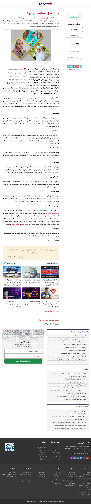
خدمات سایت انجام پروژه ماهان (78, 382)
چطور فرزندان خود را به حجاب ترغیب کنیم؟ (75, 345)
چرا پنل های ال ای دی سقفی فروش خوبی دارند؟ (74, 399)
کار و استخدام (86, 490)
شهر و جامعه (55, 324)
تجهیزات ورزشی (42, 477)
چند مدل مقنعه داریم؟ (80, 362)
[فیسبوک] (84, 458)
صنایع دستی (57, 483)
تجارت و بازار (87, 472)
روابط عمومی (42, 446)
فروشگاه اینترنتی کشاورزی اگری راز (77, 376)
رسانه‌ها (58, 472)
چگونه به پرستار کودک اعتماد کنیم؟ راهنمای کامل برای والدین (70, 425)
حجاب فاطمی (16, 224)
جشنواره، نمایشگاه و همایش (9, 474)
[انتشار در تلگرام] (68, 66)
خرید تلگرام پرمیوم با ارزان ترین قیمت (76, 394)
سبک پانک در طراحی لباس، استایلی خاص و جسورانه (72, 339)
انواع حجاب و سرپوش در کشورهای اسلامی (75, 347)
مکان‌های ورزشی (42, 474)
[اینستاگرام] (71, 458)
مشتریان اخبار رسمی (54, 450)
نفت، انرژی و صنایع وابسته (83, 477)
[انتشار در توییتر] (71, 66)
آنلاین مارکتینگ (42, 448)
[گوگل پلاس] (87, 458)
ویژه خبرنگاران (42, 455)
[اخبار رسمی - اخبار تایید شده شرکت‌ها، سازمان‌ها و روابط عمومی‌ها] (45, 4)
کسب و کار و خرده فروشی (83, 485)
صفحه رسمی (73, 30)
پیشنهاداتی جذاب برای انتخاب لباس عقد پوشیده (73, 353)
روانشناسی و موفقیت (25, 474)
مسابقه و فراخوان (11, 477)
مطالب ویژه (43, 457)
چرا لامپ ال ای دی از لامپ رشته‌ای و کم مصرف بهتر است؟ (71, 396)
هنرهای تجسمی (56, 481)
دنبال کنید (73, 35)
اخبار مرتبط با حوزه (82, 407)
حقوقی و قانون (71, 479)
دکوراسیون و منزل (26, 481)
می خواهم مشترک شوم (23, 361)
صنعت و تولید (86, 483)
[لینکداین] (77, 458)
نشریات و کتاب (56, 474)
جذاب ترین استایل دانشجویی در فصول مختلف (74, 342)
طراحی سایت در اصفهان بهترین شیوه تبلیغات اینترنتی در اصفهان (70, 374)
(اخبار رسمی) (44, 18)
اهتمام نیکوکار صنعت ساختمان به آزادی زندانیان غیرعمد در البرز (70, 428)
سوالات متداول (56, 452)
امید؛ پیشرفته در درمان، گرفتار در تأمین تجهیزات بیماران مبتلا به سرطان (68, 417)
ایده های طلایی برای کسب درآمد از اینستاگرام (75, 379)
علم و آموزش (72, 472)
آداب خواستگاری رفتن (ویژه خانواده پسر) (75, 350)
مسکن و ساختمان (85, 494)
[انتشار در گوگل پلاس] (77, 66)
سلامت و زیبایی (27, 472)
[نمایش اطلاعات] (74, 52)
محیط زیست (72, 483)
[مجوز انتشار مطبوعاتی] (9, 447)
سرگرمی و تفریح (27, 479)
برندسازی (43, 452)
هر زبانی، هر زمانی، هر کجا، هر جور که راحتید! (74, 388)
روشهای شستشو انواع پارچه (79, 356)
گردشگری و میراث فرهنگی (68, 481)
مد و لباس (47, 324)
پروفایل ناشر (19, 257)
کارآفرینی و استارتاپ (85, 474)
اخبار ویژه (85, 369)
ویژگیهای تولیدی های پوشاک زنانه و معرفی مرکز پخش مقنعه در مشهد (68, 359)
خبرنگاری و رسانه (41, 450)
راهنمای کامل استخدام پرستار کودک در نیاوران (74, 420)
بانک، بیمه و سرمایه (85, 492)
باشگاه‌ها (43, 479)
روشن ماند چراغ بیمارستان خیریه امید (76, 414)
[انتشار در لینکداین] (81, 66)
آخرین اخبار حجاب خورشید (79, 332)
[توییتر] (81, 458)
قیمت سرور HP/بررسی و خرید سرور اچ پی (75, 385)
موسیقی (58, 479)
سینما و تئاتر (57, 477)
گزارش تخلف (10, 257)
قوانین (58, 455)
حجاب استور (24, 224)
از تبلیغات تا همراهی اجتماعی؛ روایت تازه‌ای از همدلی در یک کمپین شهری (67, 422)
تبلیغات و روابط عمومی (69, 485)
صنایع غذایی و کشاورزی (84, 488)
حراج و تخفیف (12, 472)
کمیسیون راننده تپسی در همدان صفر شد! (75, 411)
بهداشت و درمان (71, 474)
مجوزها (58, 448)
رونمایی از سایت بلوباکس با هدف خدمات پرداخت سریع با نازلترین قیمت (68, 391)
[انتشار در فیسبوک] (74, 66)
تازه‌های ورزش (42, 472)
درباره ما (58, 446)
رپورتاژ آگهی (43, 459)
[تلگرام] (74, 458)
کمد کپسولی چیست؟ (80, 336)
